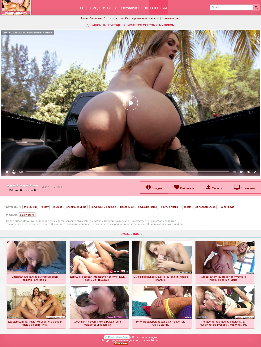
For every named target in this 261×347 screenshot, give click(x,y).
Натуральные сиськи (103, 206)
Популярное (130, 8)
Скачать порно (171, 18)
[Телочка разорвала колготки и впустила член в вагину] (162, 285)
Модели (99, 8)
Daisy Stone (27, 214)
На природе (227, 206)
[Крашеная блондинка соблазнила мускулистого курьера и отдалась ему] (225, 285)
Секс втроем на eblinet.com (142, 18)
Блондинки (30, 206)
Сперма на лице (76, 206)
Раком (187, 206)
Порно (85, 8)
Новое (112, 8)
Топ (145, 8)
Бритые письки (170, 206)
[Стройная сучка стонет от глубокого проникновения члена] (225, 240)
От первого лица (205, 206)
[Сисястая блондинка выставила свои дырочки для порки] (36, 240)
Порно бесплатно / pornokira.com (102, 18)
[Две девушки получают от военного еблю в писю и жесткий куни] (36, 285)
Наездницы (127, 206)
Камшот (57, 206)
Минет (45, 206)
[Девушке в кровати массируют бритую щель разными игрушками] (99, 240)
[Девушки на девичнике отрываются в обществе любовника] (99, 285)
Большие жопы (147, 206)
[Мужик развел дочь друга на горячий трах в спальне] (162, 240)
